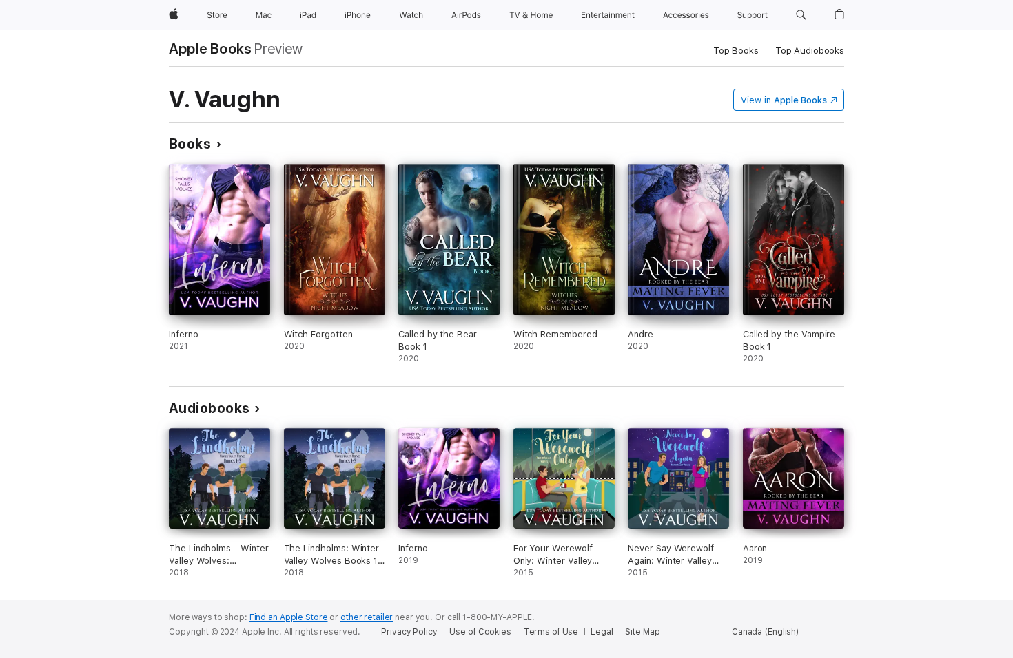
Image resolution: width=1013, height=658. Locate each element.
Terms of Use (551, 632)
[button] (801, 15)
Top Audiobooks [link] (809, 50)
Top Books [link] (736, 50)
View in (784, 100)
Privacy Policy (409, 632)
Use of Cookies (480, 632)
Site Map (642, 632)
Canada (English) (765, 632)
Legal (602, 632)
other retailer (366, 617)
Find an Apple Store (288, 617)
